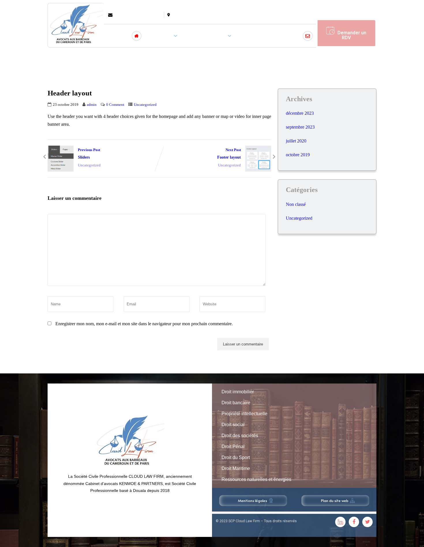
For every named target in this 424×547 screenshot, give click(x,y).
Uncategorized (145, 104)
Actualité (286, 35)
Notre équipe (254, 35)
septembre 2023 (300, 127)
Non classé (296, 204)
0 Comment (115, 104)
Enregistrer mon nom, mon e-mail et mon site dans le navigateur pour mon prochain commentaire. (144, 323)
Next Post (229, 153)
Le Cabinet (160, 35)
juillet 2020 (296, 140)
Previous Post (89, 153)
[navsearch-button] (307, 16)
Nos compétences (206, 35)
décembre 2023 (300, 113)
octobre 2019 (298, 154)
